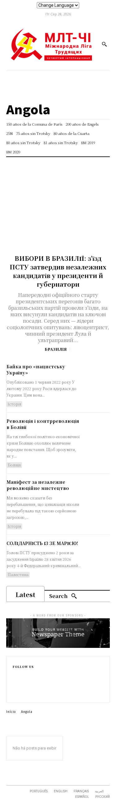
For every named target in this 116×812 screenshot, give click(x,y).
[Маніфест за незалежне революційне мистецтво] (95, 492)
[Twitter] (65, 77)
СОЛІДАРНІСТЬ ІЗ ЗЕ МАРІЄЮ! (42, 543)
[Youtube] (79, 77)
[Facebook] (37, 77)
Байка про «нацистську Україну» (35, 369)
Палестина (18, 574)
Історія (14, 403)
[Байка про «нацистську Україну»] (95, 377)
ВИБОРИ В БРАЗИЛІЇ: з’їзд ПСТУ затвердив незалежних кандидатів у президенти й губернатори (58, 271)
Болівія (14, 464)
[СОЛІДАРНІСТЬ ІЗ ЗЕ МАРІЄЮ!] (95, 553)
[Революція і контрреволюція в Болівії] (95, 431)
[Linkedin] (15, 686)
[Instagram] (51, 77)
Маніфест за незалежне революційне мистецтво (37, 485)
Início (11, 711)
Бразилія (56, 349)
